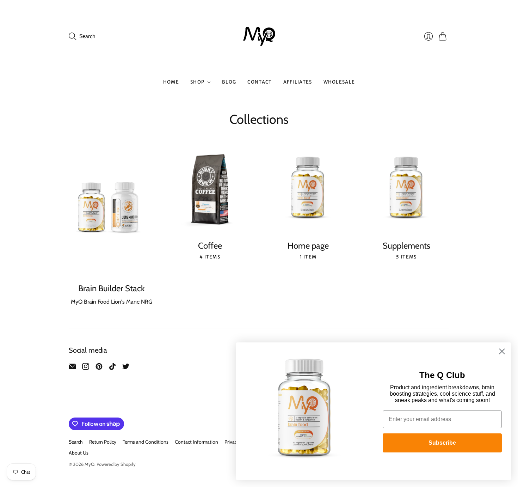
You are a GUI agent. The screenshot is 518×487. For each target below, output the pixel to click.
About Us (78, 453)
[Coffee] (210, 189)
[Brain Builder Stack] (111, 211)
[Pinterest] (99, 368)
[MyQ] (259, 36)
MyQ (89, 464)
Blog (229, 82)
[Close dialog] (502, 351)
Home (171, 82)
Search (76, 442)
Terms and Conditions (145, 442)
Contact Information (196, 442)
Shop (197, 82)
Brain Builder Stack (111, 288)
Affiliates (297, 82)
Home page (308, 246)
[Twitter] (125, 368)
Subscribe (442, 443)
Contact (259, 82)
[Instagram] (85, 368)
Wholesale (339, 82)
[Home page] (308, 189)
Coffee (210, 246)
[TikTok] (112, 368)
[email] (72, 368)
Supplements (406, 246)
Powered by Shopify (116, 464)
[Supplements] (406, 189)
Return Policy (102, 442)
